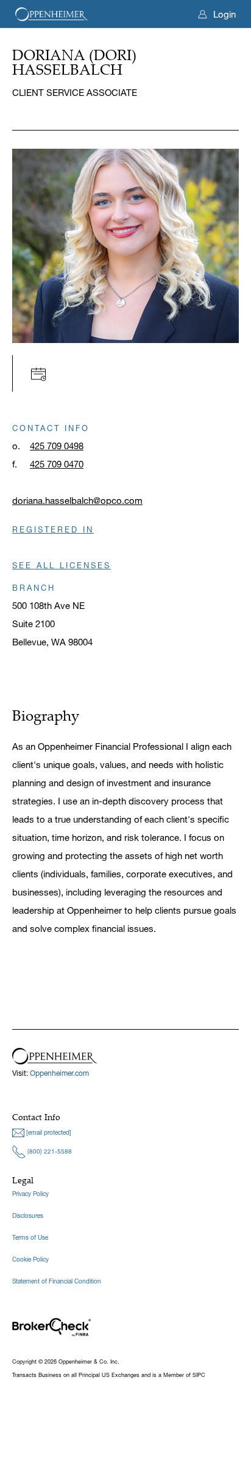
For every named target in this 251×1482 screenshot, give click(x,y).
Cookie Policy (30, 1259)
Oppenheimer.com (59, 1073)
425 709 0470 (56, 464)
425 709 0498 (56, 446)
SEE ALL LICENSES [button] (61, 565)
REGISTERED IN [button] (53, 529)
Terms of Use (30, 1238)
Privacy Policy (30, 1194)
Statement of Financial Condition (56, 1281)
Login (224, 14)
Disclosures (27, 1216)
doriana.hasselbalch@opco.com (77, 500)
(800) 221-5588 (49, 1151)
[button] (41, 373)
